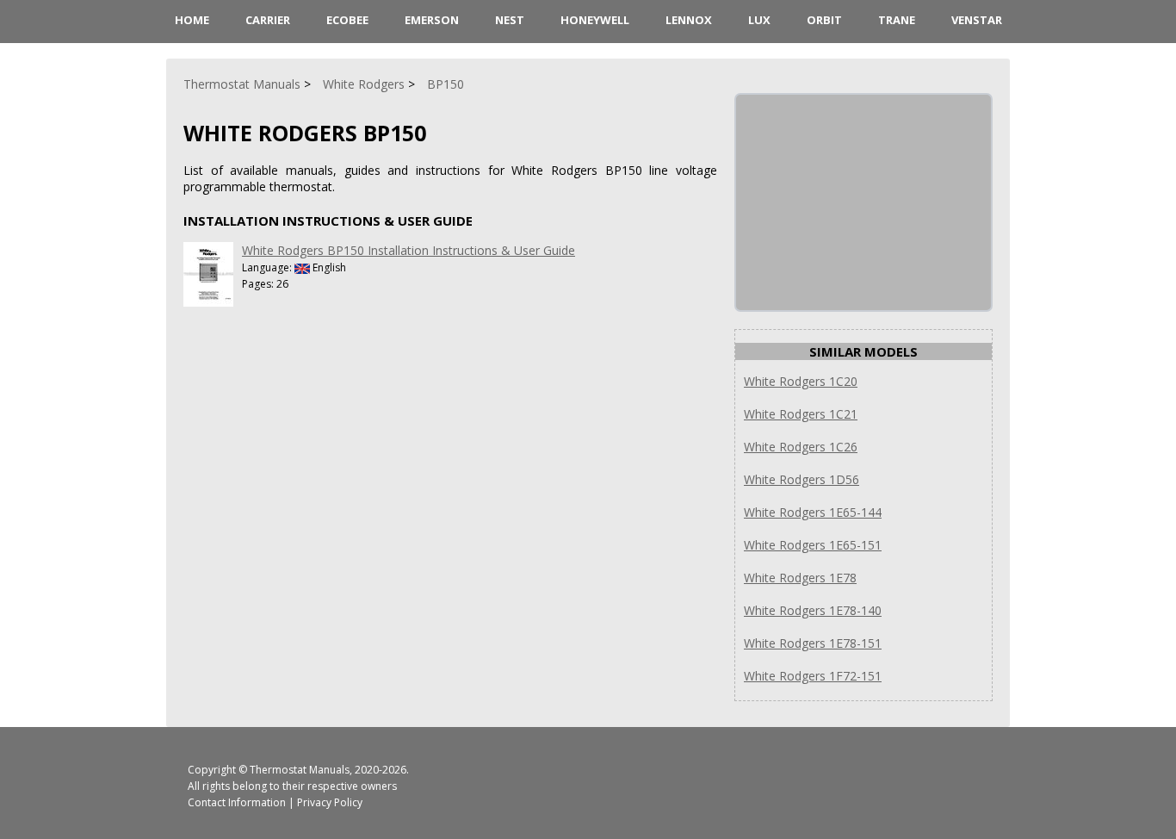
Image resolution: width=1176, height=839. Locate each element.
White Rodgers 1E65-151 (813, 545)
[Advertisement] (865, 202)
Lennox (688, 20)
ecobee (347, 20)
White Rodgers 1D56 (801, 479)
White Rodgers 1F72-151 (813, 676)
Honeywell (594, 20)
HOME (192, 20)
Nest (509, 20)
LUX (759, 20)
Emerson (432, 20)
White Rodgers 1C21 (800, 414)
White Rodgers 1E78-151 (813, 643)
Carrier (267, 20)
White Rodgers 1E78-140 (813, 610)
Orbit (824, 20)
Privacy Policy (329, 802)
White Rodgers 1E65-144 (813, 512)
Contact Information (237, 802)
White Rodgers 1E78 (800, 577)
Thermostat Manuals (300, 769)
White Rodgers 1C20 (800, 381)
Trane (896, 20)
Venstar (976, 20)
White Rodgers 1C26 (800, 446)
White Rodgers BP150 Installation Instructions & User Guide (408, 250)
